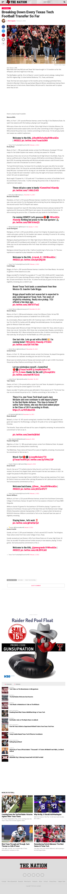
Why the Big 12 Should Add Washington (47, 814)
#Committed (44, 187)
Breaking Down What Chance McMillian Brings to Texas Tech (27, 712)
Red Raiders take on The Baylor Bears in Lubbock (23, 720)
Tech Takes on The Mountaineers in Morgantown (23, 689)
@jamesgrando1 (39, 547)
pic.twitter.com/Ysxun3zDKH (35, 140)
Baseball (20, 881)
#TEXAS (47, 342)
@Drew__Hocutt (39, 486)
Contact (46, 881)
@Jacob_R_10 (38, 257)
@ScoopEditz (49, 372)
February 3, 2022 (34, 555)
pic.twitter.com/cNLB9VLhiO (34, 550)
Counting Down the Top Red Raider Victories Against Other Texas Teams (17, 815)
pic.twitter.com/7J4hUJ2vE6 (26, 190)
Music (40, 881)
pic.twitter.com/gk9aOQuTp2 (26, 523)
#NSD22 (17, 140)
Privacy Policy (52, 881)
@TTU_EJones (19, 372)
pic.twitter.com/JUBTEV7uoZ (26, 304)
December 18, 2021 (33, 379)
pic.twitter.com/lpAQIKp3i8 (33, 259)
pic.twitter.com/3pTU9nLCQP (40, 459)
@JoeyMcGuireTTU (41, 369)
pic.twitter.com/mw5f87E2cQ (26, 374)
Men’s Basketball (12, 881)
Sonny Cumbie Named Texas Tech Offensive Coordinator (26, 734)
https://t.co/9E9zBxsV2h (24, 410)
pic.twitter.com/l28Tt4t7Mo (25, 344)
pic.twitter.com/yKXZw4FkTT (34, 489)
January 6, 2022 (30, 439)
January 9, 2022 (28, 527)
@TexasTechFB (25, 369)
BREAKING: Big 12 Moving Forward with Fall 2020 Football (26, 757)
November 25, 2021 (32, 349)
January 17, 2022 (33, 227)
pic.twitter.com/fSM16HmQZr (26, 222)
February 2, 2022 (34, 145)
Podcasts (35, 881)
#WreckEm (54, 138)
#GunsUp (55, 187)
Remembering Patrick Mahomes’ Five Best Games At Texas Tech (48, 845)
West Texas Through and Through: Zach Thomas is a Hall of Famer (15, 845)
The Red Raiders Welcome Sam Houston (21, 697)
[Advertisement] (36, 101)
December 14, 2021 (29, 195)
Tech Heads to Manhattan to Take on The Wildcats (24, 704)
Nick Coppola (12, 21)
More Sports (27, 881)
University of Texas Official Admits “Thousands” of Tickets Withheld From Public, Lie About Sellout (36, 750)
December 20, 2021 (34, 309)
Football (4, 881)
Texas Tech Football (30, 580)
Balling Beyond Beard (15, 742)
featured (20, 580)
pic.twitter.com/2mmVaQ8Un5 (26, 434)
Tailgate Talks (61, 881)
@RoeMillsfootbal (40, 138)
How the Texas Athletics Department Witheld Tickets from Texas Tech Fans (31, 726)
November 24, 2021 (28, 414)
